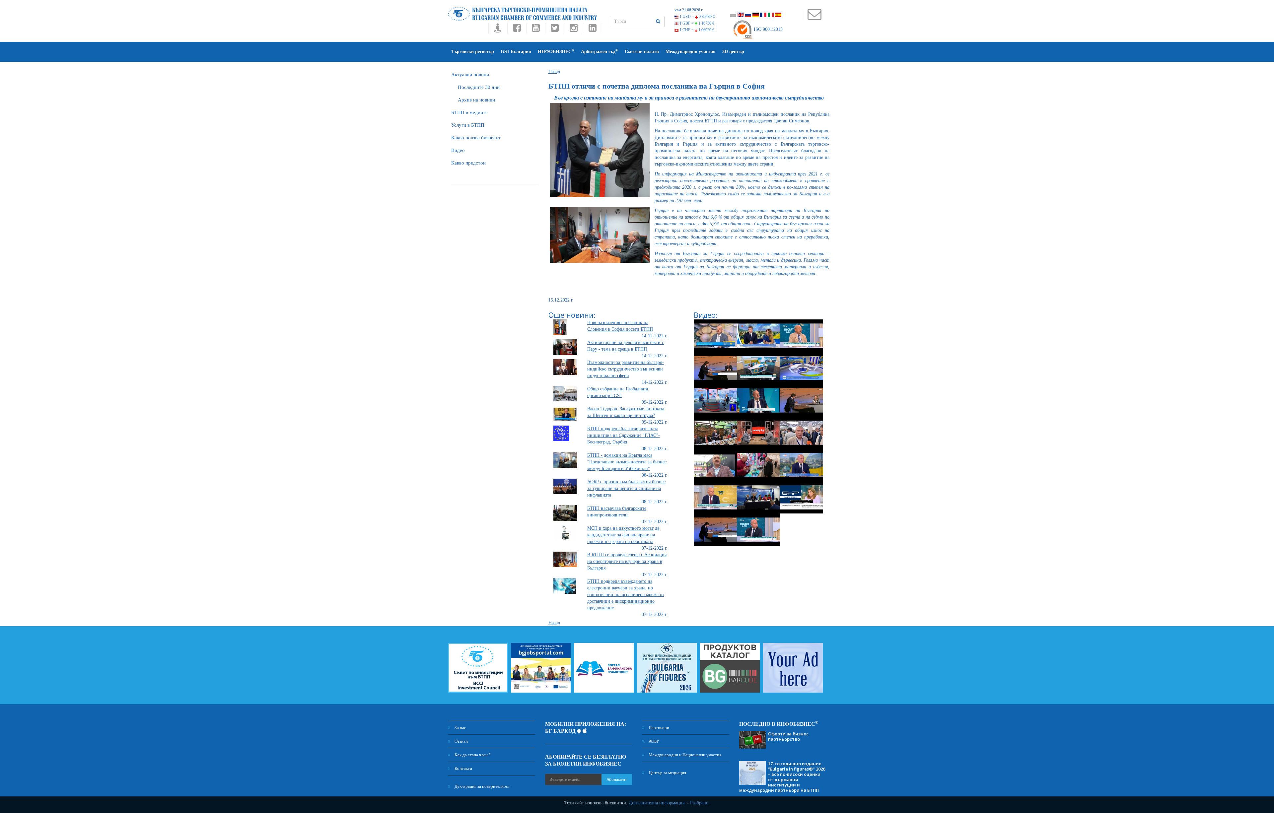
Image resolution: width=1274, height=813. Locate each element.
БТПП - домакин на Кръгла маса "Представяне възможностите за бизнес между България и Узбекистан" (627, 462)
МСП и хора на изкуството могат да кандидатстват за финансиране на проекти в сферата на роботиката (623, 535)
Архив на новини (476, 99)
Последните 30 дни (479, 87)
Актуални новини (470, 74)
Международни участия (691, 51)
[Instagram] (573, 29)
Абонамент (616, 779)
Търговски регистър (472, 51)
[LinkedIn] (592, 29)
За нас (460, 727)
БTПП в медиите (469, 112)
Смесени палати (642, 51)
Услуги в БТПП (467, 125)
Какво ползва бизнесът (476, 137)
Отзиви (461, 741)
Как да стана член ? (472, 754)
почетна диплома (724, 130)
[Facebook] (516, 29)
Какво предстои (468, 163)
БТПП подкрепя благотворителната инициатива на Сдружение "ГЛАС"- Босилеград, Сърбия (623, 435)
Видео (458, 150)
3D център (733, 51)
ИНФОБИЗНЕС (556, 51)
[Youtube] (535, 29)
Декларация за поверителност (482, 786)
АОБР (653, 741)
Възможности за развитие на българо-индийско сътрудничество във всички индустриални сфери (625, 369)
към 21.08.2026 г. (688, 10)
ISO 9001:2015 (767, 29)
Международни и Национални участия (684, 754)
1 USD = (696, 16)
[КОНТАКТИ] (814, 17)
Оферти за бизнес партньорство (788, 736)
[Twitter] (554, 29)
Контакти (463, 768)
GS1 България (516, 51)
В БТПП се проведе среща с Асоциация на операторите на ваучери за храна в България (627, 561)
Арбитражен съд (599, 51)
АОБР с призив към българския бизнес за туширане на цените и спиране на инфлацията (626, 488)
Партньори (658, 727)
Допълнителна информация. (657, 802)
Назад (554, 71)
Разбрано (699, 802)
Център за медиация (667, 772)
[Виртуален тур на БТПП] (497, 29)
